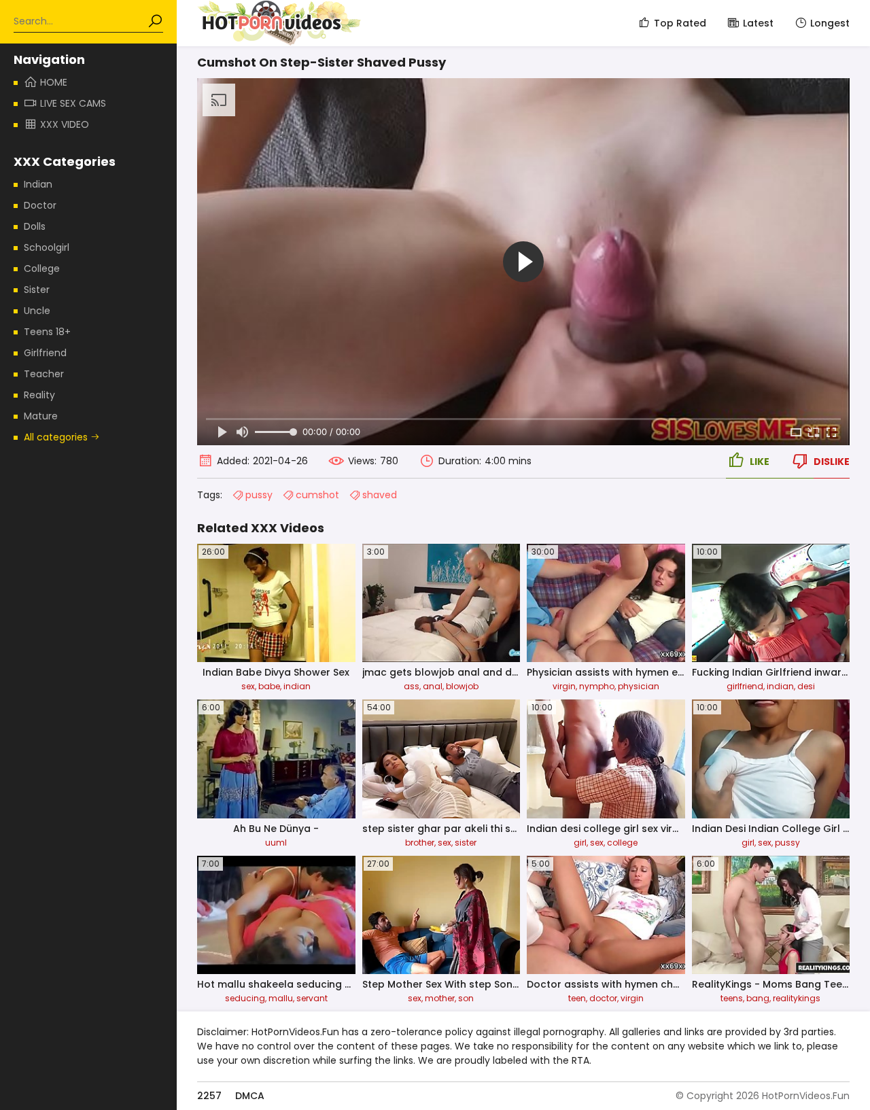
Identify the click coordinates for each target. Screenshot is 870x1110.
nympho (596, 686)
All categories (57, 437)
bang (757, 998)
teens (731, 998)
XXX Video (64, 124)
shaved (379, 495)
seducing (245, 998)
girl (580, 842)
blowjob (462, 686)
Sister (37, 289)
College (42, 268)
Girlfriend (45, 353)
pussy (259, 495)
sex (248, 686)
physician (638, 686)
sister (465, 842)
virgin (564, 686)
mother (440, 998)
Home (53, 82)
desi (806, 686)
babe (269, 686)
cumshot (317, 495)
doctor (603, 998)
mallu (280, 998)
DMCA (249, 1096)
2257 (209, 1096)
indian (297, 686)
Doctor (40, 205)
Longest (830, 23)
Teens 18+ (47, 332)
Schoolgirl (46, 247)
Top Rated (680, 23)
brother (419, 842)
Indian (38, 184)
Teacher (44, 374)
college (622, 842)
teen (577, 998)
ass (411, 686)
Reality (39, 395)
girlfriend (745, 686)
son (466, 998)
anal (432, 686)
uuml (276, 842)
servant (312, 998)
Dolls (35, 226)
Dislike (832, 461)
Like (759, 461)
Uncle (37, 310)
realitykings (796, 998)
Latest (758, 23)
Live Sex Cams (73, 103)
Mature (41, 416)
